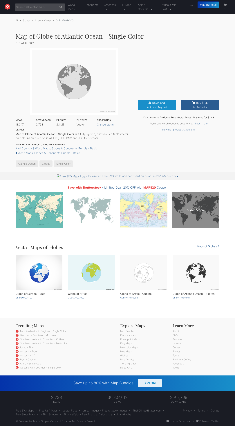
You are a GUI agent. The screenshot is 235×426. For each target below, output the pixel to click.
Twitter (176, 367)
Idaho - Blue (26, 347)
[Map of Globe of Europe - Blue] (39, 272)
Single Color (63, 163)
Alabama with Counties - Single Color (40, 367)
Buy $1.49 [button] (201, 105)
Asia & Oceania (143, 7)
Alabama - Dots (28, 351)
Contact (177, 347)
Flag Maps (126, 343)
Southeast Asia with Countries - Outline (41, 339)
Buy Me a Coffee (182, 359)
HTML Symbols (50, 414)
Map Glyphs (124, 414)
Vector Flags (70, 410)
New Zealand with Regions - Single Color (42, 331)
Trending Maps (128, 363)
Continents (91, 5)
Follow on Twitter (209, 421)
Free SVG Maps (25, 410)
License (177, 343)
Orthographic (105, 124)
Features (177, 339)
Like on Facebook (179, 421)
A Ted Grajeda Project (82, 421)
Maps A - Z (126, 367)
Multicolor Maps (129, 347)
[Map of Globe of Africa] (91, 272)
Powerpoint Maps (130, 339)
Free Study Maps (26, 414)
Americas (110, 5)
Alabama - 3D (27, 355)
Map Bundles (208, 4)
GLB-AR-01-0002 (129, 297)
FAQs (175, 335)
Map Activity (127, 359)
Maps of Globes (207, 246)
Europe (126, 5)
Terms (176, 355)
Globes (27, 20)
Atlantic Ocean (43, 20)
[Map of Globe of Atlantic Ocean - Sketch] (196, 272)
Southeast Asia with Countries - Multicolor (43, 343)
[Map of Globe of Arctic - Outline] (143, 272)
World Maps (71, 7)
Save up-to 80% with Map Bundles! (115, 383)
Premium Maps (128, 335)
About (176, 331)
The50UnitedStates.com (147, 410)
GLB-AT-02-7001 (181, 297)
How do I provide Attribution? (178, 129)
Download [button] (157, 105)
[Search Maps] (60, 7)
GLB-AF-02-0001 (76, 297)
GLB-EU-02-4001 (24, 297)
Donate (215, 410)
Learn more (201, 123)
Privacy (176, 351)
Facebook (178, 363)
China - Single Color (30, 363)
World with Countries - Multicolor (38, 335)
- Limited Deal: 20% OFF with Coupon (117, 187)
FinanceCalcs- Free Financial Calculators (88, 414)
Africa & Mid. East (169, 7)
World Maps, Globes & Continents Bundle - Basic (48, 153)
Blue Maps (126, 351)
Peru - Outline (27, 359)
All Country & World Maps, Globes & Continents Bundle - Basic (57, 148)
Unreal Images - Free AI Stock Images (104, 410)
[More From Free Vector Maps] (190, 5)
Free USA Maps (48, 410)
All (17, 20)
